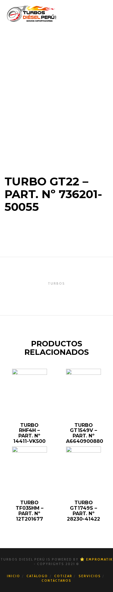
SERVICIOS (90, 576)
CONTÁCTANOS (56, 580)
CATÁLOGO (37, 576)
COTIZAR (63, 576)
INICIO (13, 576)
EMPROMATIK (99, 559)
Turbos (56, 283)
